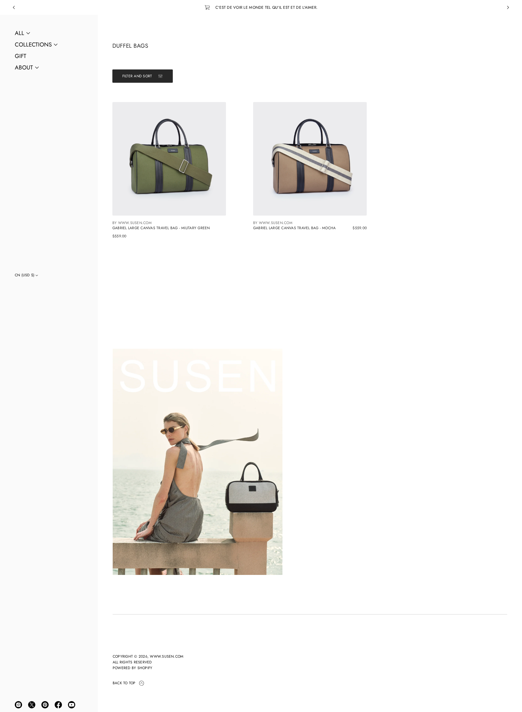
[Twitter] (31, 704)
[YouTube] (71, 704)
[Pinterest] (45, 704)
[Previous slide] (14, 7)
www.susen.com (166, 656)
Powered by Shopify (132, 668)
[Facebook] (58, 704)
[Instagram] (18, 704)
